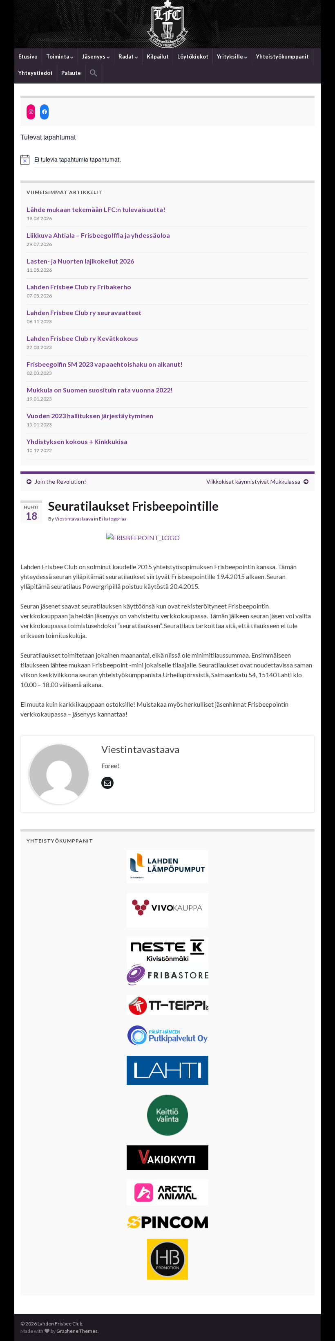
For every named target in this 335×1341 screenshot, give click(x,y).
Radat (126, 56)
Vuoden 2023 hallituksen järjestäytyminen (90, 415)
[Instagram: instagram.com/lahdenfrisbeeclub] (31, 112)
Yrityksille (230, 56)
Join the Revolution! (60, 481)
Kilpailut (158, 56)
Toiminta (58, 56)
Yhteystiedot (35, 73)
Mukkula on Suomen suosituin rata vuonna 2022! (100, 390)
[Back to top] (316, 1322)
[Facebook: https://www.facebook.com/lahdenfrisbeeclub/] (44, 112)
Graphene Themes (77, 1331)
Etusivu (28, 56)
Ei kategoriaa (113, 519)
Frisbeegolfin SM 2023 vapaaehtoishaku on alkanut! (105, 364)
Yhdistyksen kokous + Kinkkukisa (77, 441)
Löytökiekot (192, 56)
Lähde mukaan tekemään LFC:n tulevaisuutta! (96, 209)
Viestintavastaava (74, 519)
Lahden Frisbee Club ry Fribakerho (79, 287)
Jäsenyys (94, 56)
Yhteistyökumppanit (282, 56)
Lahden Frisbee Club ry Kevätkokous (82, 338)
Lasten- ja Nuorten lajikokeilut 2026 (80, 261)
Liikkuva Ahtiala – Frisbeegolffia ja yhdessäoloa (98, 235)
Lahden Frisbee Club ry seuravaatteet (84, 312)
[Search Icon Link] (93, 74)
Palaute (71, 73)
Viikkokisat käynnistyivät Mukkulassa (253, 481)
